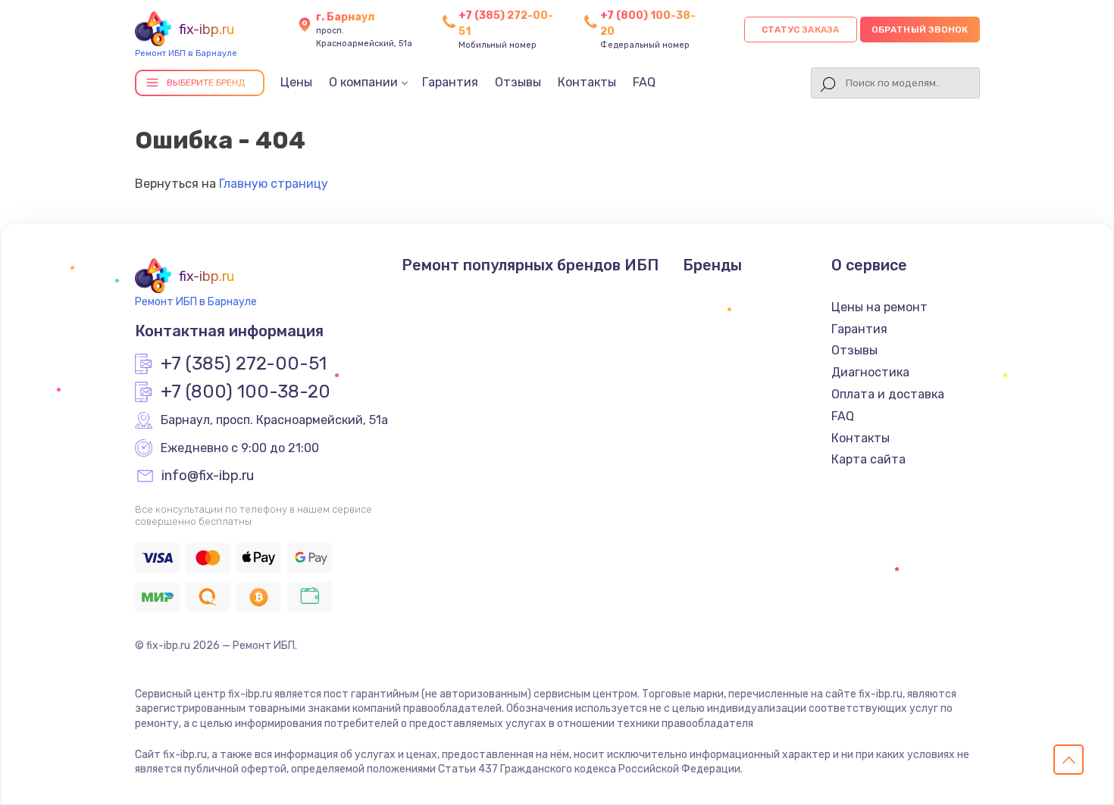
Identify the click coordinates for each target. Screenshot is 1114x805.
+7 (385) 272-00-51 (244, 364)
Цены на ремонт (879, 307)
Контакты (587, 82)
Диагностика (870, 372)
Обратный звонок (919, 29)
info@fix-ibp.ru (207, 476)
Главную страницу (273, 183)
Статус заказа (801, 29)
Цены (296, 82)
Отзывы (518, 82)
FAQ (644, 82)
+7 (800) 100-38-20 (245, 392)
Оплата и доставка (887, 394)
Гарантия (450, 82)
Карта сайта (868, 459)
